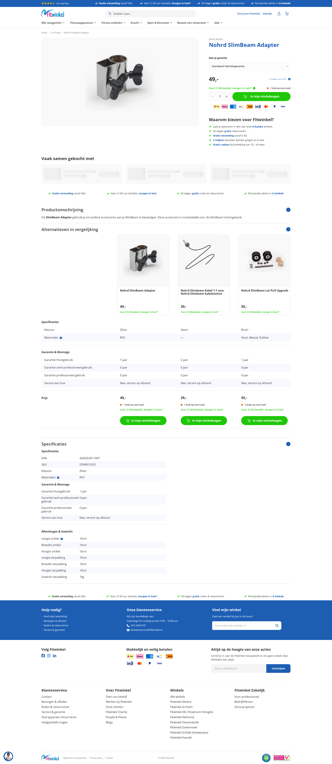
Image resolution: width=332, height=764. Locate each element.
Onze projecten (244, 707)
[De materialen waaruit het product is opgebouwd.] (61, 338)
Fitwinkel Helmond (182, 717)
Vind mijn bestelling (55, 616)
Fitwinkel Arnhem (181, 707)
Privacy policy (96, 757)
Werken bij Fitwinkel (119, 702)
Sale (216, 22)
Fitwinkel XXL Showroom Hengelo (191, 712)
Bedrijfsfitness (243, 702)
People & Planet (116, 717)
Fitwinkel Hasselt (181, 737)
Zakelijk (267, 13)
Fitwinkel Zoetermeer (184, 727)
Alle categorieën (52, 22)
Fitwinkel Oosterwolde (184, 722)
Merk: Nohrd (216, 38)
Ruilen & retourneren (56, 625)
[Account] (279, 13)
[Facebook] (43, 655)
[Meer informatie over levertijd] (254, 88)
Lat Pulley (56, 32)
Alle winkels (177, 697)
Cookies (109, 757)
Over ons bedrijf (116, 697)
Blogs (109, 722)
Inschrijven (278, 668)
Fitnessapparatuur (81, 22)
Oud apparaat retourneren (59, 717)
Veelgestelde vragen (55, 722)
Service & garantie (54, 629)
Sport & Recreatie (158, 22)
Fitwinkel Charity (116, 712)
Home (44, 32)
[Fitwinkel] (50, 758)
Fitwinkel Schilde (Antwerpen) (189, 732)
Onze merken (114, 707)
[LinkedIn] (54, 655)
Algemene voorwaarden (74, 757)
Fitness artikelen (112, 22)
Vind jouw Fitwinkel (248, 13)
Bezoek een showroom (191, 22)
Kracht (135, 22)
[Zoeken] (277, 625)
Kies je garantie (218, 58)
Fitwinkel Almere (180, 702)
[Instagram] (48, 655)
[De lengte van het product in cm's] (62, 539)
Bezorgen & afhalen (55, 620)
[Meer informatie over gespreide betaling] (289, 79)
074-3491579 (138, 625)
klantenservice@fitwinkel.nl (147, 629)
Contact (47, 697)
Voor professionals (246, 697)
